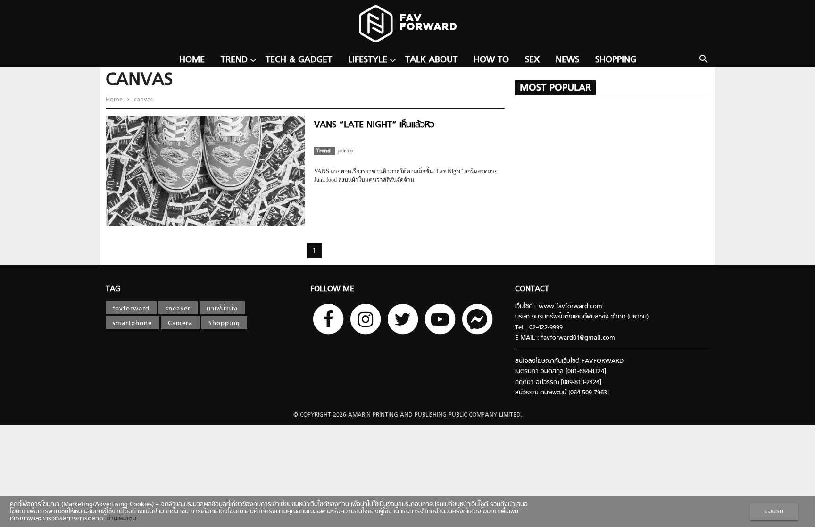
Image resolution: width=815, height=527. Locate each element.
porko (345, 151)
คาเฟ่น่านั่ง (222, 309)
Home (192, 60)
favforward (131, 309)
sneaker (178, 309)
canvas (142, 100)
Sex (532, 60)
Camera (180, 323)
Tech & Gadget (299, 60)
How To (491, 60)
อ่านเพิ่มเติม (119, 519)
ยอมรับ (774, 512)
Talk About (431, 60)
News (567, 60)
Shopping (615, 60)
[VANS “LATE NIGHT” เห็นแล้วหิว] (205, 224)
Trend (234, 60)
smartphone (132, 323)
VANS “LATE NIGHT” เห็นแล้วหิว (374, 125)
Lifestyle (367, 60)
